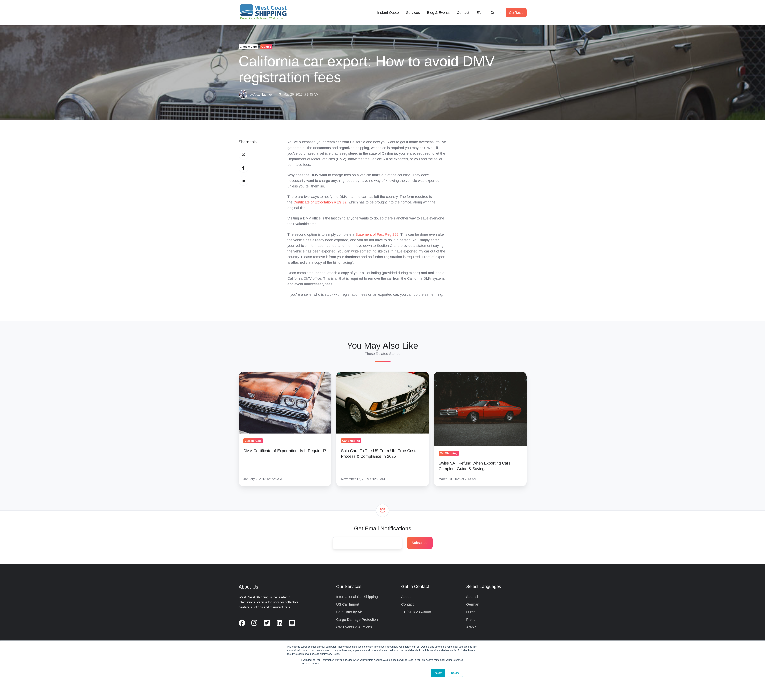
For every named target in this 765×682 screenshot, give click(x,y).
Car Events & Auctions (354, 627)
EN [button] (478, 13)
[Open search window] (492, 13)
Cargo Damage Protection (357, 620)
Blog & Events (438, 13)
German (472, 604)
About (406, 597)
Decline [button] (455, 672)
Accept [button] (438, 672)
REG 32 (320, 202)
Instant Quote (388, 13)
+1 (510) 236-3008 (416, 612)
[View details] (242, 623)
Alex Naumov (263, 94)
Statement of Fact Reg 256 (376, 234)
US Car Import (347, 604)
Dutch (471, 612)
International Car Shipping (357, 597)
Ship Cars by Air (349, 612)
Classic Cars (248, 46)
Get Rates (516, 12)
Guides (266, 46)
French (471, 620)
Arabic (471, 627)
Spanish (472, 597)
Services (413, 13)
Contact (463, 13)
